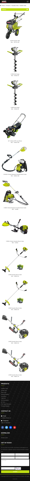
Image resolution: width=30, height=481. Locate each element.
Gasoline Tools (15, 5)
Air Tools (3, 402)
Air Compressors (5, 400)
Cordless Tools (4, 388)
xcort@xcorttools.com (6, 417)
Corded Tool (4, 390)
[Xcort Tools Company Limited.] (4, 1)
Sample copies (4, 437)
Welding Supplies (5, 394)
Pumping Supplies (5, 406)
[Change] (18, 468)
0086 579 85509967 (5, 422)
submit (15, 471)
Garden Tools (23, 5)
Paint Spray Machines (6, 404)
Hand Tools (3, 392)
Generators (3, 396)
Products (8, 5)
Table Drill (3, 398)
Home (3, 5)
